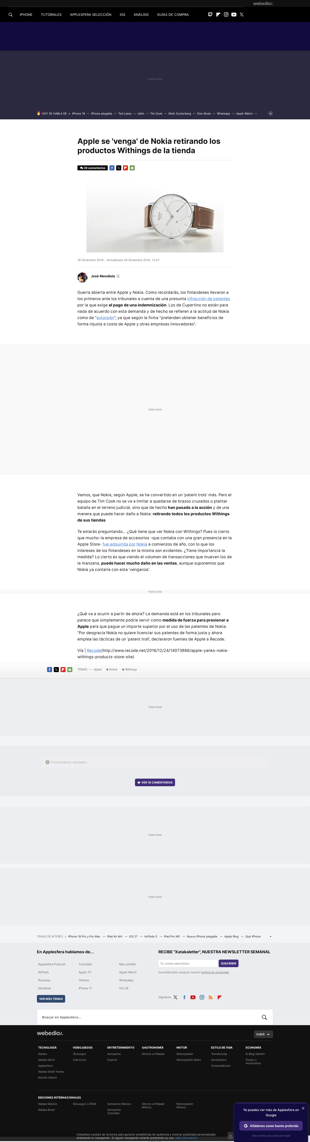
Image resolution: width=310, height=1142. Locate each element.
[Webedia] (263, 3)
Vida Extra (79, 1059)
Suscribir (228, 963)
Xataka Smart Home (51, 1071)
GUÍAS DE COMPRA (173, 14)
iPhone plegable (101, 113)
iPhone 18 (78, 113)
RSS (210, 996)
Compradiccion (220, 1065)
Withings (131, 669)
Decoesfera (218, 1059)
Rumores (44, 980)
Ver (157, 782)
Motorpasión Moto (189, 1059)
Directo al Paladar (153, 1054)
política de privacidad (215, 972)
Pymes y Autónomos (253, 1061)
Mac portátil (127, 964)
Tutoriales (85, 964)
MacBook (44, 988)
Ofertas (84, 980)
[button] (105, 276)
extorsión (105, 317)
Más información (186, 1137)
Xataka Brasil (46, 1109)
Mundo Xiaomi (47, 1077)
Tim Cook (156, 113)
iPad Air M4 (115, 936)
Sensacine (114, 1054)
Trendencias (219, 1054)
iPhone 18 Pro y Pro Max (84, 936)
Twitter (241, 14)
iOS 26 (123, 988)
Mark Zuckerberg (179, 113)
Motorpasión (185, 1054)
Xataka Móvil (46, 1059)
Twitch (210, 14)
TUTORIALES (51, 14)
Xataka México (47, 1104)
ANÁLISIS (141, 14)
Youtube (233, 14)
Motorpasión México (185, 1105)
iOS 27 (133, 936)
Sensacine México (119, 1104)
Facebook (112, 167)
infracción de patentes (208, 298)
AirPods (43, 972)
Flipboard (218, 14)
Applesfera (45, 1065)
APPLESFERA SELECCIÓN (90, 14)
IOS (122, 14)
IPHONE (26, 14)
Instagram (226, 14)
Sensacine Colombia (114, 1111)
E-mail (132, 167)
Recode (94, 650)
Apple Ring (231, 936)
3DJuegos (79, 1054)
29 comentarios (94, 168)
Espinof (112, 1059)
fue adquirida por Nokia (125, 544)
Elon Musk (204, 113)
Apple (98, 669)
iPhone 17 (85, 988)
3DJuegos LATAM (84, 1104)
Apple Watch (244, 113)
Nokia (113, 669)
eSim (141, 113)
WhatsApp (126, 980)
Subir (260, 1034)
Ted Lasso (125, 113)
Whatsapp (223, 113)
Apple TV (85, 972)
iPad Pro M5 (172, 936)
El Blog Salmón (255, 1054)
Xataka (42, 1054)
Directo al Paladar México (153, 1105)
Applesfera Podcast (51, 964)
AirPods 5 (151, 936)
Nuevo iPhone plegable (202, 936)
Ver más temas (51, 998)
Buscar (264, 1017)
